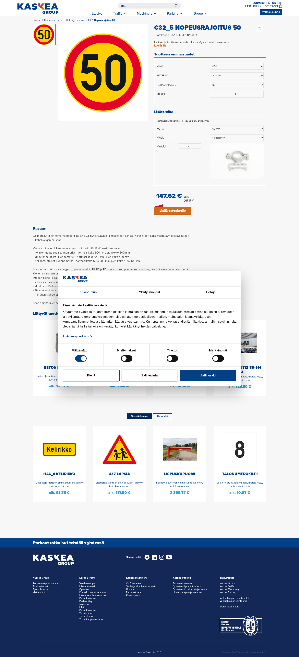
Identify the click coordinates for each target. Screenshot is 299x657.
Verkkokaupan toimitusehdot (235, 598)
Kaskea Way (85, 601)
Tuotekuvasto (86, 613)
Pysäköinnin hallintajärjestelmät (190, 589)
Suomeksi (259, 3)
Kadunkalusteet (87, 598)
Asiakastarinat (40, 586)
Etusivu (97, 14)
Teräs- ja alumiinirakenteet (140, 586)
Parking (173, 14)
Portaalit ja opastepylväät (93, 592)
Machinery (144, 14)
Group (198, 14)
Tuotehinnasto (87, 616)
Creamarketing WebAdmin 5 (250, 652)
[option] (103, 73)
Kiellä (91, 375)
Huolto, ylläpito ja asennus (187, 592)
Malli (160, 137)
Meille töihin (39, 592)
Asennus (84, 604)
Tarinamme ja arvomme (45, 583)
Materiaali (163, 75)
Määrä (161, 94)
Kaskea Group (227, 583)
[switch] (126, 358)
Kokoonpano (133, 595)
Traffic (117, 14)
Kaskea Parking (228, 592)
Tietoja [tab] (210, 292)
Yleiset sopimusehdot (91, 619)
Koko (160, 66)
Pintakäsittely (133, 592)
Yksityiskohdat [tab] (149, 292)
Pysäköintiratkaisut (183, 583)
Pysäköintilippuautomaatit (187, 586)
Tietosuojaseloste (229, 606)
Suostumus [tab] (88, 292)
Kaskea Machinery (229, 589)
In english (274, 3)
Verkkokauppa (271, 12)
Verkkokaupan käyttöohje (233, 601)
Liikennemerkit (52, 20)
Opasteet (84, 589)
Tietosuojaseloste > (77, 336)
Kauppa (37, 20)
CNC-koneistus (134, 583)
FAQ (81, 607)
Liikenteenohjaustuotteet (93, 595)
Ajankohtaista (40, 589)
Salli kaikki (208, 375)
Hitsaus (130, 589)
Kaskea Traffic (227, 586)
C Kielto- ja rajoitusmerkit (77, 20)
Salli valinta (149, 375)
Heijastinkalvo (166, 84)
